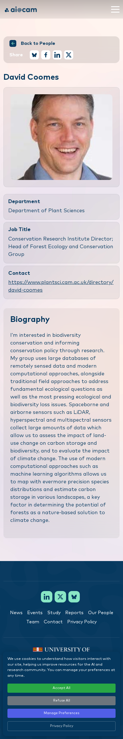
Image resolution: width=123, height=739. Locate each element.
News (16, 612)
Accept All (61, 688)
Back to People (38, 43)
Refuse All (61, 700)
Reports (74, 612)
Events (35, 612)
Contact (53, 622)
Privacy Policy (82, 622)
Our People (100, 612)
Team (32, 622)
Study (54, 612)
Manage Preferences (61, 713)
